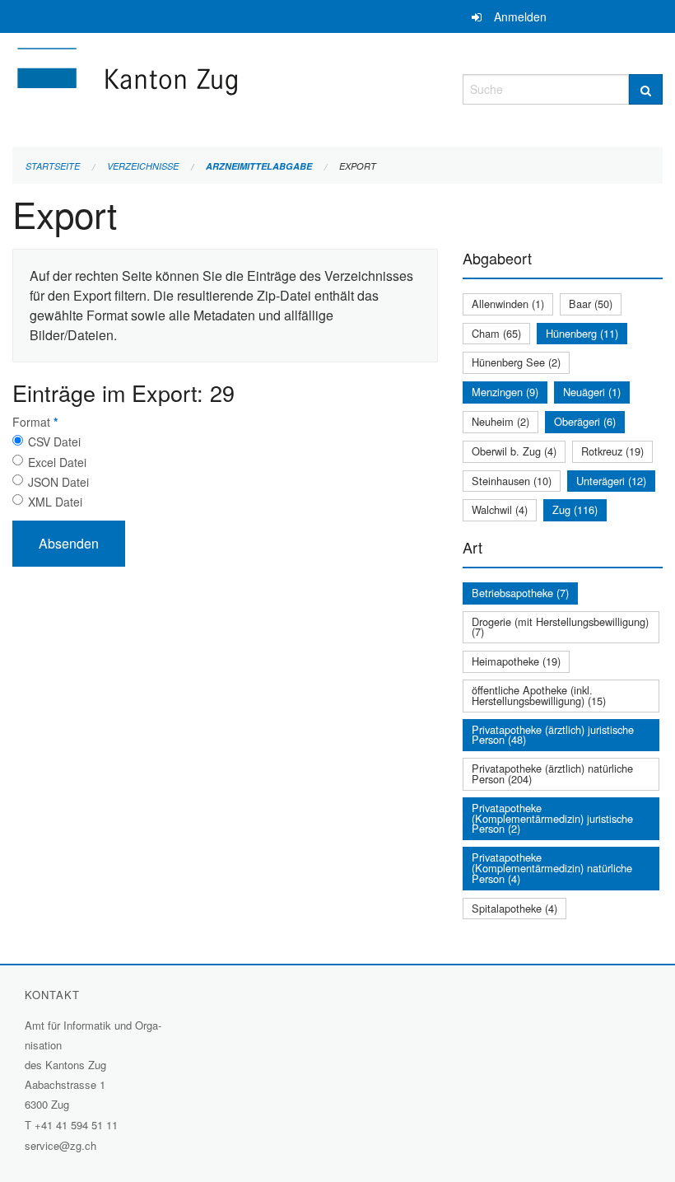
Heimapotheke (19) (516, 661)
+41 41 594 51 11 (76, 1125)
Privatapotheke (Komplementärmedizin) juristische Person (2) (552, 818)
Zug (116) (575, 509)
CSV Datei (54, 441)
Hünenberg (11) (582, 333)
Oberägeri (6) (585, 421)
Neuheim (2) (500, 421)
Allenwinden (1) (508, 303)
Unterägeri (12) (611, 480)
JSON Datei (58, 482)
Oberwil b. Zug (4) (514, 451)
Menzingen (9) (505, 391)
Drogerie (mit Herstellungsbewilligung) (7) (560, 627)
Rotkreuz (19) (612, 451)
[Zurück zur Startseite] (225, 86)
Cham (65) (496, 333)
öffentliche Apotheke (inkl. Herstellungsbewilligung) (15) (539, 695)
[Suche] (646, 89)
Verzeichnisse (143, 166)
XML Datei (55, 501)
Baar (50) (590, 303)
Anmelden (520, 16)
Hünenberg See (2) (516, 362)
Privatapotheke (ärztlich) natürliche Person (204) (552, 773)
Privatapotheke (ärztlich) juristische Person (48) (553, 735)
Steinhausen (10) (512, 480)
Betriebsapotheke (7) (520, 592)
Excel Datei (57, 462)
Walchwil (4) (500, 509)
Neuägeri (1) (592, 391)
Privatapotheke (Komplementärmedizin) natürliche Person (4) (552, 867)
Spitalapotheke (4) (514, 908)
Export (357, 166)
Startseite (53, 166)
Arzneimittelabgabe (259, 166)
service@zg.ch (60, 1145)
